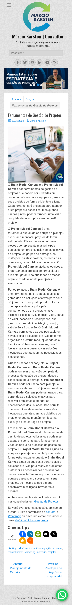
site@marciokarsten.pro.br (31, 520)
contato (50, 512)
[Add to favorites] (22, 540)
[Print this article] (38, 534)
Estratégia (41, 548)
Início (16, 99)
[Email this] (46, 534)
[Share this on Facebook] (22, 534)
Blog (30, 99)
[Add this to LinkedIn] (30, 534)
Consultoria (28, 548)
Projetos (51, 552)
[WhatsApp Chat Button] (62, 595)
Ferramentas (55, 548)
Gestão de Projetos (46, 501)
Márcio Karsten (38, 120)
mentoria (41, 552)
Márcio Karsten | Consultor (38, 36)
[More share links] (30, 540)
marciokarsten (15, 552)
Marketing (30, 552)
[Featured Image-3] (36, 78)
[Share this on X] (53, 534)
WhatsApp (14, 516)
